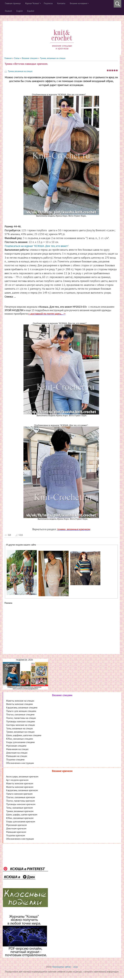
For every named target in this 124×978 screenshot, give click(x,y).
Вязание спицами (30, 58)
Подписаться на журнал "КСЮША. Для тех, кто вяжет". (37, 246)
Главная (8, 58)
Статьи (17, 58)
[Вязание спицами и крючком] (62, 53)
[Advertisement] (61, 628)
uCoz (75, 966)
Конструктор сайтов (62, 966)
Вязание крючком (62, 771)
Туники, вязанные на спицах (52, 58)
